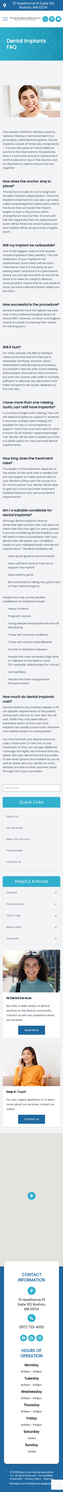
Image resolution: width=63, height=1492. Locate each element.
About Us (12, 816)
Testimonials (14, 850)
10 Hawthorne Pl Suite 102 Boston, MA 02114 (31, 1304)
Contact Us (13, 862)
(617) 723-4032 (31, 1327)
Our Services (14, 828)
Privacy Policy (33, 1479)
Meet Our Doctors (18, 839)
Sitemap (49, 1479)
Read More (31, 1030)
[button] (5, 18)
